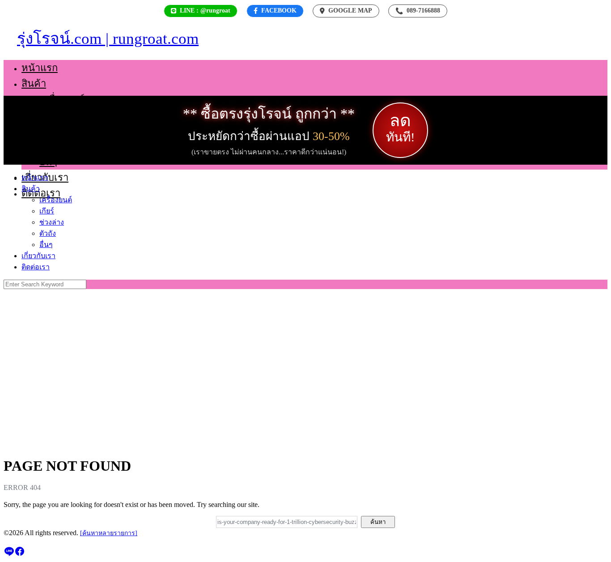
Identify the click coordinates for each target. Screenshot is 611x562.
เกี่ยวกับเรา (38, 256)
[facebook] (19, 554)
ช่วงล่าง (55, 130)
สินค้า (33, 83)
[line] (9, 554)
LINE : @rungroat (205, 10)
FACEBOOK (279, 10)
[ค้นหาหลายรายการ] (108, 533)
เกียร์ (49, 114)
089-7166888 (417, 10)
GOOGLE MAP (350, 10)
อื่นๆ (48, 161)
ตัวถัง (50, 146)
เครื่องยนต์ (62, 99)
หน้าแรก (39, 67)
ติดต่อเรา (40, 193)
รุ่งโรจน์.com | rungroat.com (108, 38)
